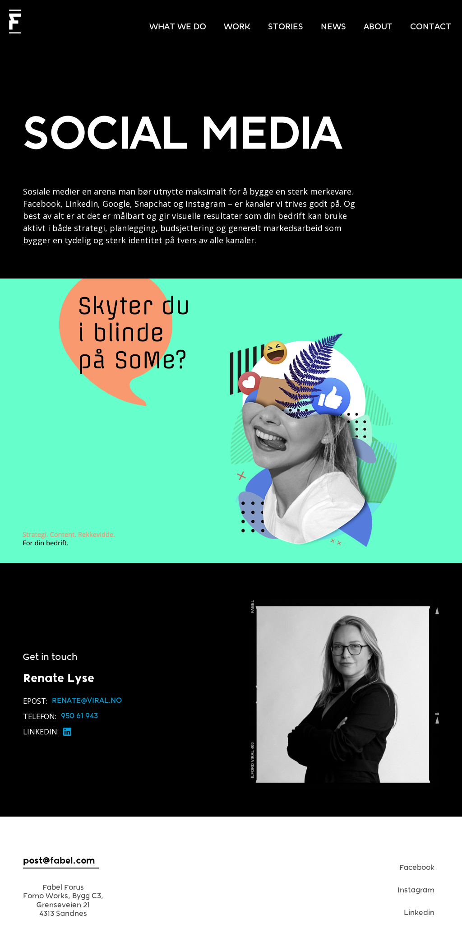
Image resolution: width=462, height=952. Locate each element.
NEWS (333, 27)
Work (237, 27)
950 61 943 (79, 715)
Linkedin (419, 912)
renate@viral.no (87, 700)
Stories (285, 27)
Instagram (415, 890)
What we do (177, 27)
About (378, 27)
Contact (430, 27)
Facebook (416, 867)
